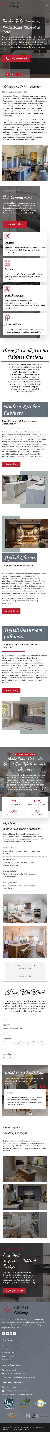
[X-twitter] (7, 1333)
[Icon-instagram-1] (17, 74)
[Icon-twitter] (12, 74)
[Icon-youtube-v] (22, 74)
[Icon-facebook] (8, 74)
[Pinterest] (14, 1333)
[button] (47, 5)
